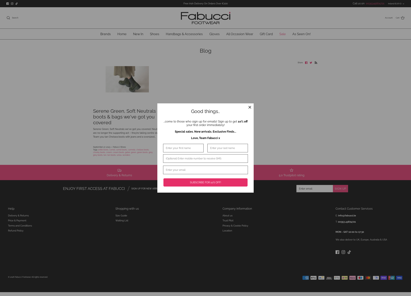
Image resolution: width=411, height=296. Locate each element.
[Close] (250, 107)
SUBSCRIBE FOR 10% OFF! (205, 182)
